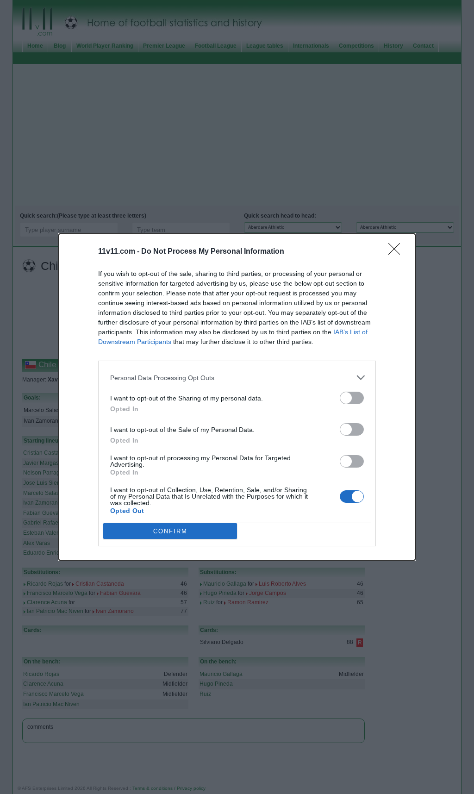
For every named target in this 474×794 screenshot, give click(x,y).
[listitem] (237, 377)
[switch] (352, 398)
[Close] (397, 252)
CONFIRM (170, 531)
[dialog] (237, 397)
